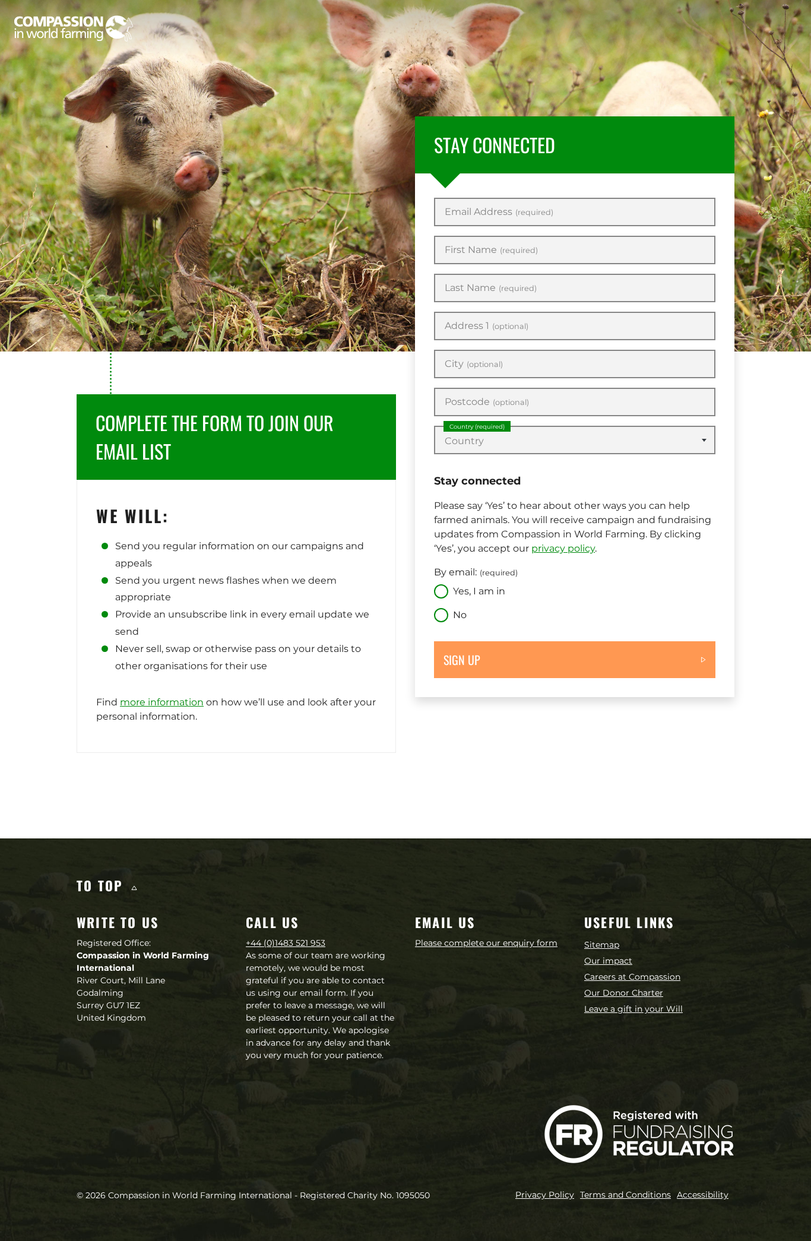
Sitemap (601, 944)
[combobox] (574, 440)
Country (477, 426)
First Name (491, 250)
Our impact (608, 960)
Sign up (461, 660)
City (474, 364)
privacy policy (563, 548)
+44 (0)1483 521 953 (285, 943)
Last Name (491, 288)
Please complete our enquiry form (486, 943)
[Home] (73, 28)
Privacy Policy (544, 1194)
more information (162, 702)
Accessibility (702, 1194)
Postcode (487, 402)
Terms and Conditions (625, 1194)
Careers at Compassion (632, 976)
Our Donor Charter (623, 992)
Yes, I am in (479, 591)
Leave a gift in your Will (633, 1008)
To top (102, 885)
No (460, 614)
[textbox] (574, 441)
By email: (476, 572)
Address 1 (486, 326)
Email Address (499, 212)
